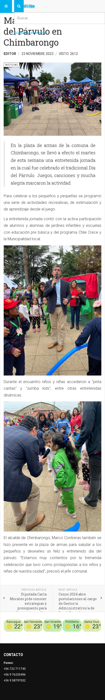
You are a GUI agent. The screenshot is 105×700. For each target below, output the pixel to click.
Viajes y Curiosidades (64, 635)
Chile (29, 635)
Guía (85, 635)
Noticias (95, 635)
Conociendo (15, 635)
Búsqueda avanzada (30, 33)
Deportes (40, 635)
